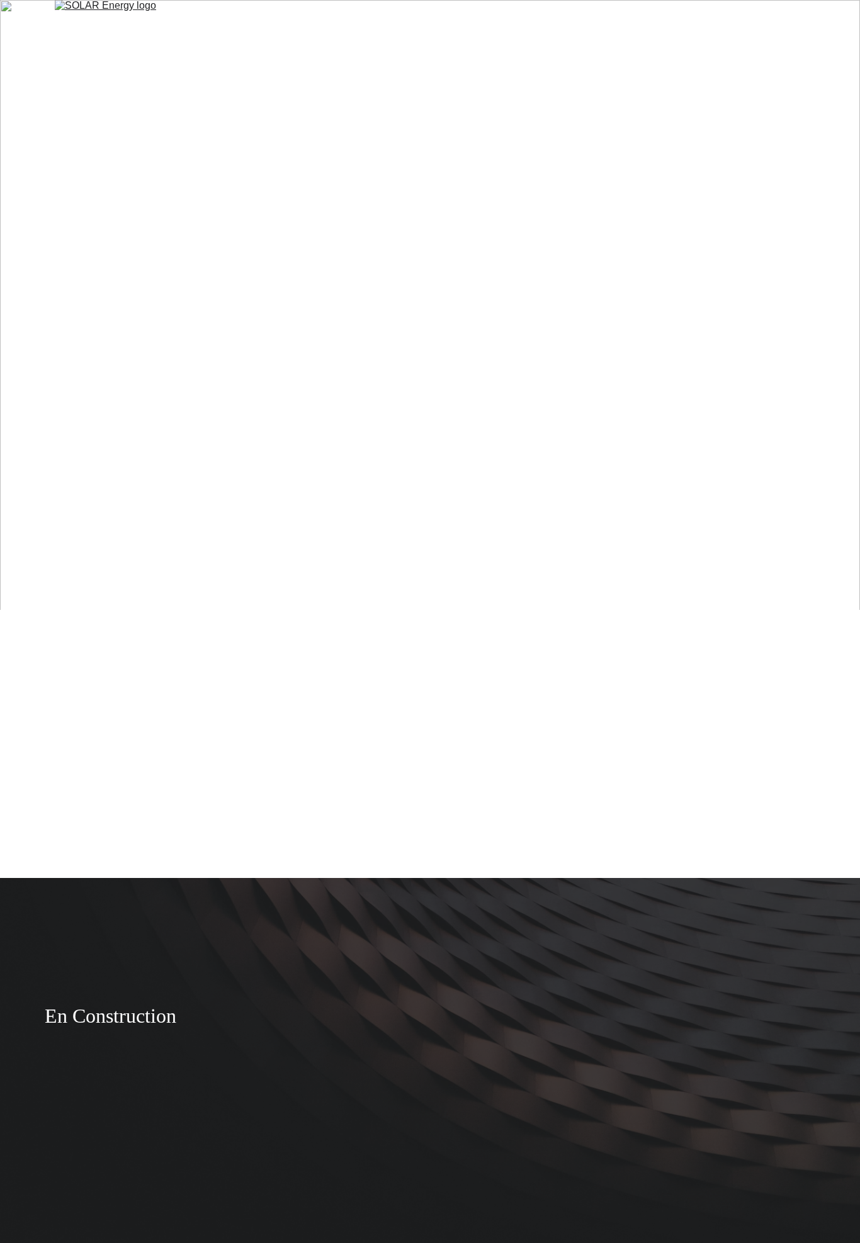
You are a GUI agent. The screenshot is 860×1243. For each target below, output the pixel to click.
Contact (538, 26)
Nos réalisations (456, 26)
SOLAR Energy (337, 26)
